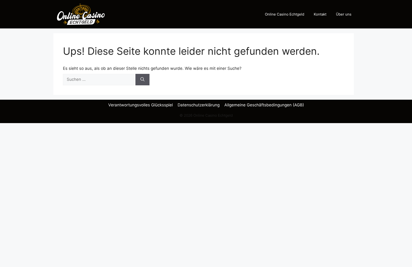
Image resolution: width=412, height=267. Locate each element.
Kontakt (320, 14)
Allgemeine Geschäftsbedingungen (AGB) (264, 105)
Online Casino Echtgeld (284, 14)
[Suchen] (142, 79)
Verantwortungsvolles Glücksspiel (140, 105)
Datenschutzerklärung (199, 105)
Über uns (343, 14)
